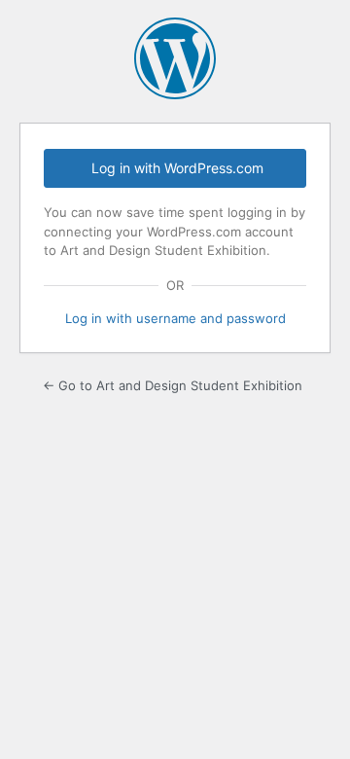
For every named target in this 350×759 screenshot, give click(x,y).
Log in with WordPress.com (177, 168)
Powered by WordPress (175, 58)
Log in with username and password (175, 318)
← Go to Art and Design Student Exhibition (172, 385)
